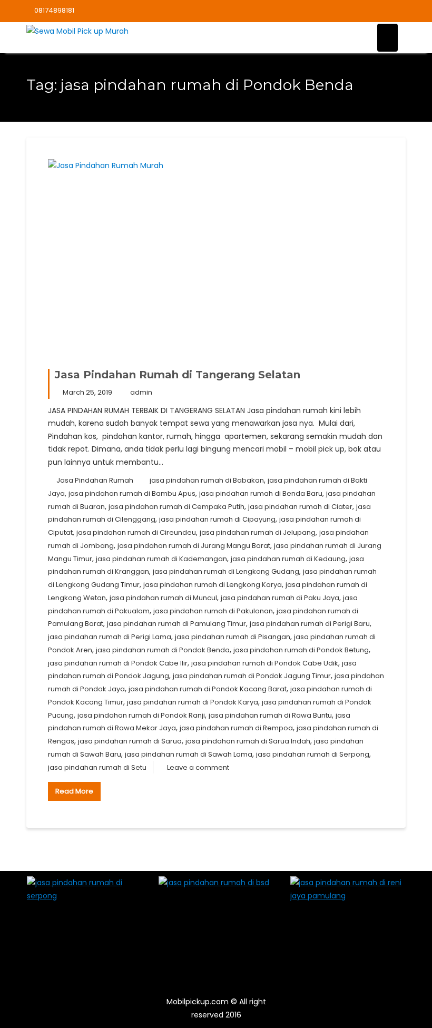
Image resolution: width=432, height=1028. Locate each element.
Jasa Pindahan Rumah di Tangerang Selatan (177, 374)
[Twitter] (360, 11)
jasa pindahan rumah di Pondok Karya (192, 702)
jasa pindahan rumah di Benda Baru (260, 493)
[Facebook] (341, 11)
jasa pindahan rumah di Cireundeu (136, 532)
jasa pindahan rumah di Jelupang (258, 532)
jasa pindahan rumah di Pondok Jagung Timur (252, 676)
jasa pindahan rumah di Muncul (163, 598)
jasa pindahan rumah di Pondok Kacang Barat (208, 689)
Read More (74, 791)
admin (141, 392)
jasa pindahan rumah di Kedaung (288, 559)
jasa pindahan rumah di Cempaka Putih (176, 507)
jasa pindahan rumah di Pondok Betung (301, 650)
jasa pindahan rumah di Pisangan (232, 637)
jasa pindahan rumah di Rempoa (236, 728)
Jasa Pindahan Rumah (94, 480)
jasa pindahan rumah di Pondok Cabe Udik (264, 663)
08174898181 (54, 10)
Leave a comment (198, 767)
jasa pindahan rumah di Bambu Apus (131, 493)
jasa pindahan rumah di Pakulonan (213, 611)
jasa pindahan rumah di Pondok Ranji (141, 715)
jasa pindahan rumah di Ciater (300, 507)
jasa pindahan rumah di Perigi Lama (109, 637)
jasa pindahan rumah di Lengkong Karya (212, 585)
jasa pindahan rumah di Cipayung (217, 519)
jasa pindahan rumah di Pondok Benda (163, 650)
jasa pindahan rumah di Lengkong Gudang (226, 571)
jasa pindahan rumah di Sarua (130, 741)
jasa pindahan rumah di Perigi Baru (310, 624)
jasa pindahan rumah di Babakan (207, 480)
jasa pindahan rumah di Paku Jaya (280, 598)
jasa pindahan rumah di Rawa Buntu (270, 715)
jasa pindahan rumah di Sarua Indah (247, 741)
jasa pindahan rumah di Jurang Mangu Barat (193, 546)
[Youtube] (378, 11)
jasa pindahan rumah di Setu (97, 767)
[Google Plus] (397, 11)
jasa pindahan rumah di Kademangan (161, 559)
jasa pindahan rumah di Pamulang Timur (176, 624)
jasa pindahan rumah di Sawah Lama (188, 754)
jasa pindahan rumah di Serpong (312, 754)
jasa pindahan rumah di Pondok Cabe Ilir (118, 663)
